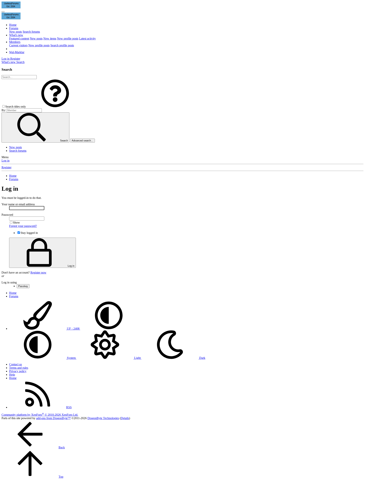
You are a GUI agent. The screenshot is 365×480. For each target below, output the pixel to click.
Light (137, 357)
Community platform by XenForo (40, 414)
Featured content (19, 38)
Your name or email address (18, 204)
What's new (16, 35)
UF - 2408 (73, 328)
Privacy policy (17, 371)
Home (13, 24)
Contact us (15, 364)
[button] (55, 106)
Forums (13, 28)
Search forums (31, 31)
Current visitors (18, 45)
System (71, 357)
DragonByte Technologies (103, 418)
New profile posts (67, 38)
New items (49, 38)
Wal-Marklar (16, 52)
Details (125, 418)
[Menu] (3, 11)
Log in (6, 160)
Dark (201, 357)
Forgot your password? (23, 226)
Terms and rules (18, 367)
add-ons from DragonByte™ (53, 418)
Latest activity (87, 38)
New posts (15, 31)
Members (14, 42)
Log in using (9, 282)
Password (7, 214)
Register (6, 167)
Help (12, 374)
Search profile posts (62, 45)
